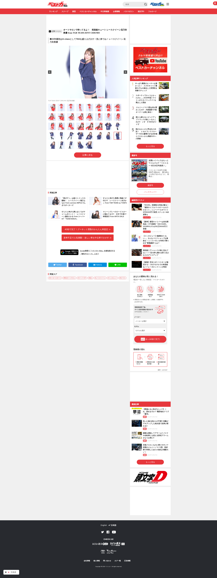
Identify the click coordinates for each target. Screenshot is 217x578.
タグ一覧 (117, 560)
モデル (136, 326)
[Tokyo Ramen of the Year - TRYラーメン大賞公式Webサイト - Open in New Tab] (108, 552)
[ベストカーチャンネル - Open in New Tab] (150, 59)
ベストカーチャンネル (88, 11)
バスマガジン (129, 11)
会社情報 (87, 560)
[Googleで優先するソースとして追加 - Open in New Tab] (69, 252)
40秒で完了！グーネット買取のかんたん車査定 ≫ (88, 229)
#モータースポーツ (55, 278)
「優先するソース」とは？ (89, 254)
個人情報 (96, 560)
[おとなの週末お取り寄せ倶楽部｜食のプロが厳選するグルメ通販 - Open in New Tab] (100, 544)
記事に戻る (88, 155)
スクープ (65, 11)
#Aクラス (122, 278)
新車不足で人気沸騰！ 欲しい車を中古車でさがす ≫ (88, 237)
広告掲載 (127, 560)
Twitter (102, 532)
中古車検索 (105, 11)
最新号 (150, 185)
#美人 (90, 278)
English (104, 525)
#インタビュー (112, 278)
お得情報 (116, 11)
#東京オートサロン (69, 278)
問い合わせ (107, 560)
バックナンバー (150, 192)
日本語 (113, 525)
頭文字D (141, 11)
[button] (49, 72)
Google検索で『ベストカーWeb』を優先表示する (97, 251)
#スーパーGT (82, 278)
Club (157, 4)
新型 (74, 11)
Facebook (108, 532)
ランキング (53, 11)
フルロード (152, 11)
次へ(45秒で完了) (150, 339)
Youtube (114, 532)
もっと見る (150, 146)
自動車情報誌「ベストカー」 (57, 4)
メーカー (137, 317)
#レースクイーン (100, 278)
